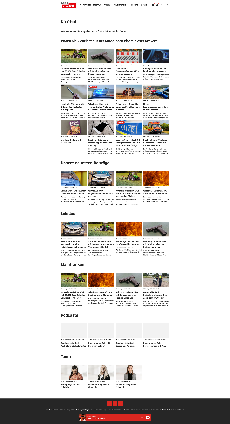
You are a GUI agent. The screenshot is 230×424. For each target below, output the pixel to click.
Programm (97, 5)
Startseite (81, 5)
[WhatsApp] (120, 403)
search (167, 5)
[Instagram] (115, 403)
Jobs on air (134, 5)
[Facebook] (109, 403)
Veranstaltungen (120, 5)
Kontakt (144, 5)
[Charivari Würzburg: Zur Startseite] (69, 5)
